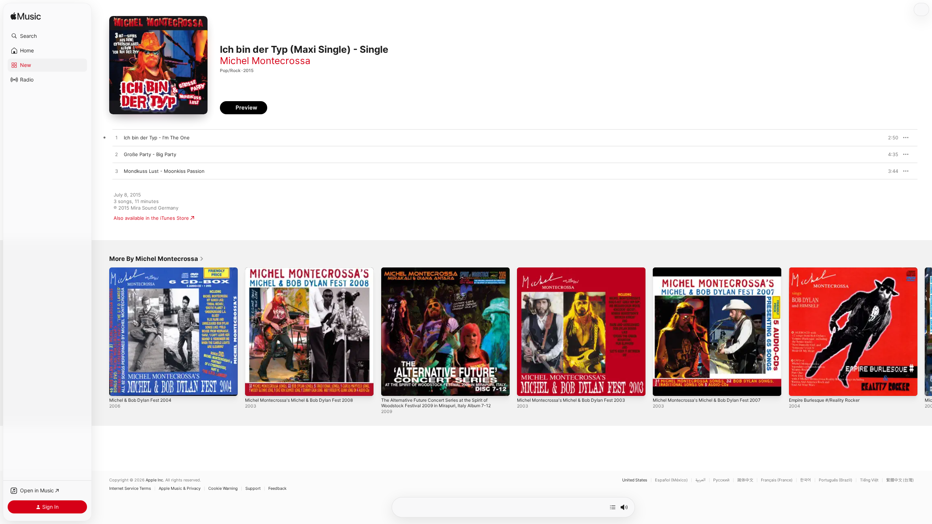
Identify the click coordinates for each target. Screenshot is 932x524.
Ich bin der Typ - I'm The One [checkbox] (157, 137)
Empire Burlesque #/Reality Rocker (828, 270)
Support (253, 489)
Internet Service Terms (130, 489)
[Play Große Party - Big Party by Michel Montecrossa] (116, 154)
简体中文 (745, 480)
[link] (156, 259)
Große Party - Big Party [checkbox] (150, 154)
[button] (47, 36)
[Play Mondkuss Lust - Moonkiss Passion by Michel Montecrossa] (116, 171)
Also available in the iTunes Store (151, 218)
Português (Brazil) (835, 480)
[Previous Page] (102, 331)
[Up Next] (612, 507)
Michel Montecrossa (265, 60)
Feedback (277, 489)
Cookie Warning (223, 489)
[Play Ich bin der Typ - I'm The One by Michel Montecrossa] (116, 138)
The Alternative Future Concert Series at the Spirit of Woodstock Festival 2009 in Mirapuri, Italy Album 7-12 (441, 273)
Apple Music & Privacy (180, 489)
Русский (721, 480)
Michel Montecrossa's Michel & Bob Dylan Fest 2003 (576, 270)
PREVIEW (890, 137)
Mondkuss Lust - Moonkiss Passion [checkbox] (164, 171)
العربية (700, 480)
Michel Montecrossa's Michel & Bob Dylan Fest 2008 (304, 270)
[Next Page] (925, 331)
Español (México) (671, 480)
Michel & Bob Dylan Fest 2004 (143, 270)
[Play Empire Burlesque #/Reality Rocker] (798, 386)
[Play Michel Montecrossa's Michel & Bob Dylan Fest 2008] (254, 386)
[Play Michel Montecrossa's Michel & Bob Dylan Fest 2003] (526, 386)
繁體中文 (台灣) (900, 480)
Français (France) (777, 480)
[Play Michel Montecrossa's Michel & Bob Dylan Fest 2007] (661, 386)
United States (634, 480)
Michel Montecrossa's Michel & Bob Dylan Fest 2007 (712, 270)
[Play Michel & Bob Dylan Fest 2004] (118, 386)
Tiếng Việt (869, 480)
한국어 (805, 480)
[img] (26, 16)
